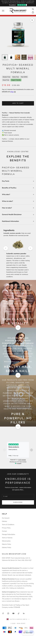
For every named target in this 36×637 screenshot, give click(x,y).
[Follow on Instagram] (8, 613)
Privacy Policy (6, 528)
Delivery (4, 521)
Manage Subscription (8, 534)
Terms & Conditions (8, 525)
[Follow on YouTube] (13, 613)
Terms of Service (7, 538)
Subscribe (18, 502)
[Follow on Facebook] (3, 613)
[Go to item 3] (17, 57)
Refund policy (6, 541)
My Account (5, 518)
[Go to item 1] (5, 57)
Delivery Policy (6, 547)
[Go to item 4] (24, 57)
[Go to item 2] (11, 57)
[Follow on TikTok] (19, 613)
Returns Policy (6, 544)
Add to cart (18, 103)
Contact (4, 531)
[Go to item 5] (30, 57)
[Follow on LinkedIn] (24, 613)
